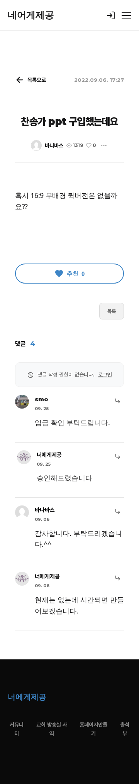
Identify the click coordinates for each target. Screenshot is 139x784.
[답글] (118, 401)
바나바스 (54, 145)
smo (41, 399)
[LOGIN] (111, 15)
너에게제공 (49, 454)
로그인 (105, 374)
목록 (111, 311)
